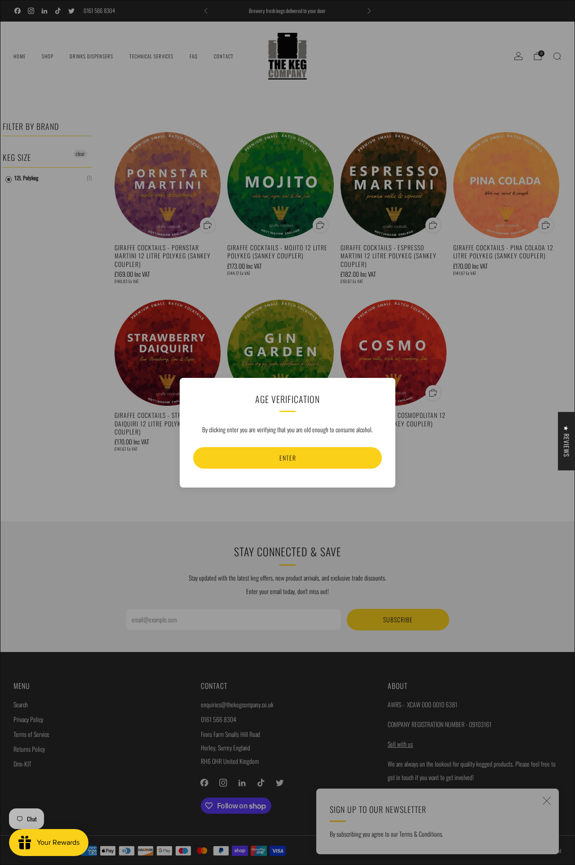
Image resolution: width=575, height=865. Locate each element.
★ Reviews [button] (566, 441)
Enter (287, 457)
